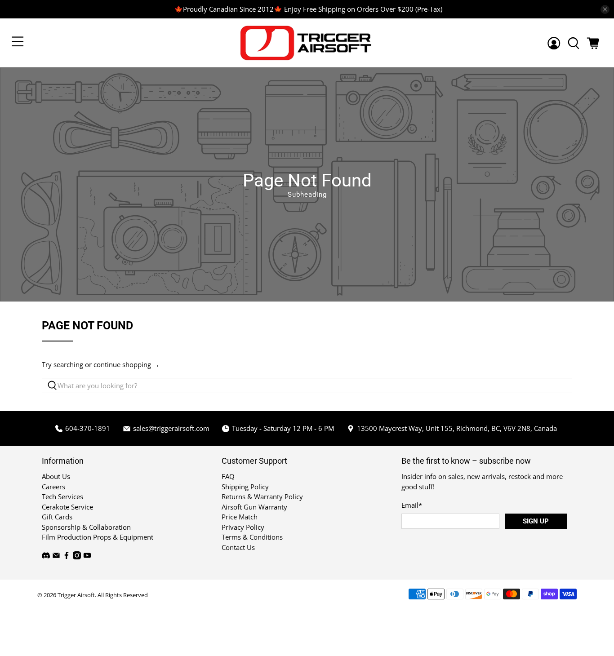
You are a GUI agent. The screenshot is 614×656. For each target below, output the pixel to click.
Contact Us (238, 547)
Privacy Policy (243, 527)
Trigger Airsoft (76, 595)
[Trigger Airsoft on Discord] (46, 556)
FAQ (228, 476)
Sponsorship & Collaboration (86, 527)
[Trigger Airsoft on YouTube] (87, 556)
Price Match (240, 516)
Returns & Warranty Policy (262, 496)
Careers (53, 486)
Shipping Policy (245, 486)
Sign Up (536, 521)
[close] (605, 9)
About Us (56, 476)
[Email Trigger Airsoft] (56, 556)
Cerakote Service (67, 506)
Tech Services (62, 496)
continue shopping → (126, 364)
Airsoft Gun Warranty (254, 506)
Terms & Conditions (252, 536)
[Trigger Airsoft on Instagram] (77, 556)
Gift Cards (57, 516)
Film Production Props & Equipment (97, 536)
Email (411, 505)
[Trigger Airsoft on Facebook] (66, 556)
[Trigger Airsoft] (307, 43)
